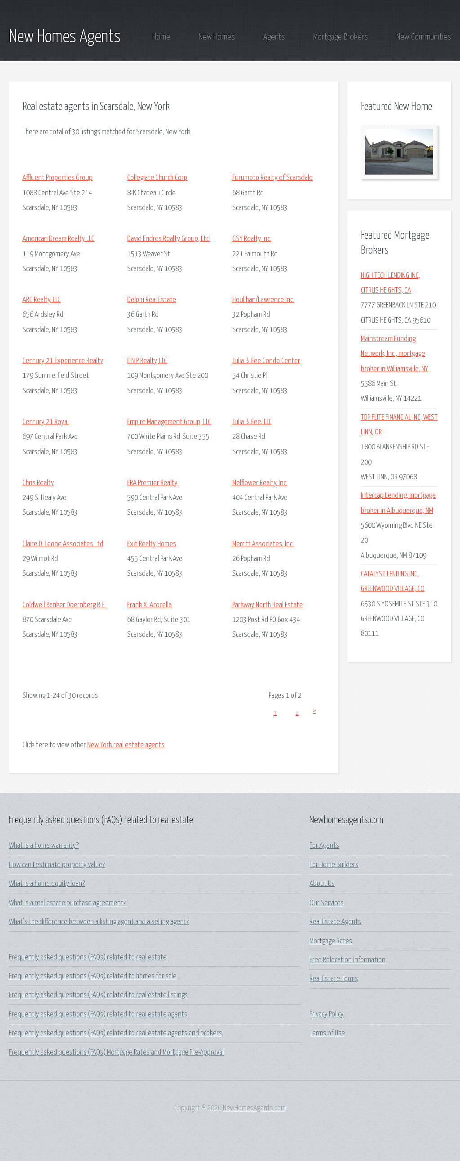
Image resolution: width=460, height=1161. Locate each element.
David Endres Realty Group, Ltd (168, 239)
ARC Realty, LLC (41, 300)
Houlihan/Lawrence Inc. (263, 300)
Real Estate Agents (335, 922)
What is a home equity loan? (47, 884)
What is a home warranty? (44, 846)
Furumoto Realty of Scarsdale (272, 178)
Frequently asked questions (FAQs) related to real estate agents (98, 1014)
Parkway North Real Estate (267, 605)
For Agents (324, 846)
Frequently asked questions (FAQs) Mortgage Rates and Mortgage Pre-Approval (116, 1052)
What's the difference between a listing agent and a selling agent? (99, 922)
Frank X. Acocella (149, 605)
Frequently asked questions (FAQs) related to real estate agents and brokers (115, 1033)
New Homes (217, 37)
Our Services (327, 903)
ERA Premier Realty (152, 483)
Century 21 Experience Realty (62, 361)
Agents (274, 37)
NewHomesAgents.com (254, 1108)
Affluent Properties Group (57, 178)
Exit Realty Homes (151, 544)
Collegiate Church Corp (157, 178)
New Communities (423, 37)
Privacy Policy (327, 1014)
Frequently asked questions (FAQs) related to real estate (88, 957)
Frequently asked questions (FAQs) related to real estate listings (98, 995)
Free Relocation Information (347, 960)
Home (161, 37)
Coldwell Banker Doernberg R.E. (64, 605)
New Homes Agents (65, 37)
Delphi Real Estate (151, 300)
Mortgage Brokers (340, 37)
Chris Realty (38, 483)
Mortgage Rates (331, 941)
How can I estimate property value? (57, 865)
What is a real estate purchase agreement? (67, 903)
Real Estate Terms (334, 979)
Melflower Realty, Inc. (260, 483)
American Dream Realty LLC (58, 239)
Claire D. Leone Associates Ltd (62, 544)
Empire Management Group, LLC (169, 422)
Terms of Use (327, 1033)
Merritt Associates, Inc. (263, 544)
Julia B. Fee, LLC (252, 422)
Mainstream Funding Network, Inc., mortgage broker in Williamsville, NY (394, 354)
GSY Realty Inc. (251, 239)
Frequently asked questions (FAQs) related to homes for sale (93, 976)
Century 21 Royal (45, 422)
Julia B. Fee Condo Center (266, 361)
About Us (322, 884)
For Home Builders (334, 865)
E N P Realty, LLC (147, 361)
